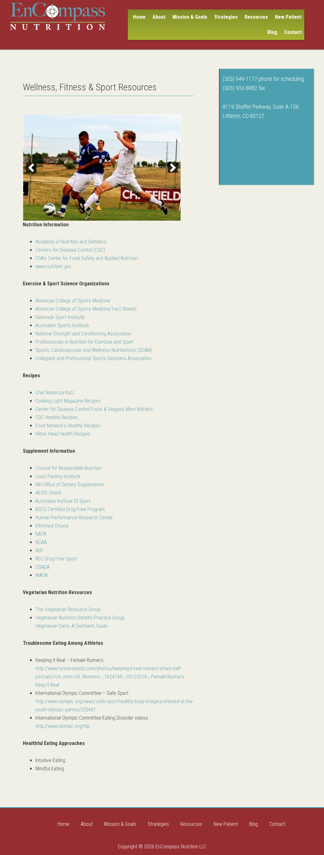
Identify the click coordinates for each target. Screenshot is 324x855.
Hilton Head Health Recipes (62, 434)
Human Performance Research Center (74, 518)
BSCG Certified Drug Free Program (70, 509)
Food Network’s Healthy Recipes (67, 426)
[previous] (31, 168)
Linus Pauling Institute (57, 476)
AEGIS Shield (48, 493)
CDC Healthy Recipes (56, 417)
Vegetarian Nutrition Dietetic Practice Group (79, 618)
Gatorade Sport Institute (59, 317)
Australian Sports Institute (62, 325)
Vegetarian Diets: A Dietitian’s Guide (71, 626)
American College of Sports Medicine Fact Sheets (86, 309)
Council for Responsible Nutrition (68, 468)
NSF (39, 550)
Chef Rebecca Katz (54, 393)
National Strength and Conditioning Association (83, 334)
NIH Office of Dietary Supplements (69, 485)
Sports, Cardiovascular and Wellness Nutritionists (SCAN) (93, 350)
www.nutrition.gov (53, 266)
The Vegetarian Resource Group (68, 609)
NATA (40, 534)
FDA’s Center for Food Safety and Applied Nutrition (86, 258)
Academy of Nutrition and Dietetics (70, 242)
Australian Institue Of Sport (62, 501)
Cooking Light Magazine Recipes (68, 401)
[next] (173, 168)
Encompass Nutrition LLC (57, 16)
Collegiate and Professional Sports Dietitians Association (93, 358)
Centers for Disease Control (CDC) (70, 250)
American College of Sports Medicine (72, 301)
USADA (42, 567)
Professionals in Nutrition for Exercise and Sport (84, 342)
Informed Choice (52, 526)
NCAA (41, 542)
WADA (41, 575)
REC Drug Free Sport (56, 559)
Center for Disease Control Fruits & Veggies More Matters (94, 409)
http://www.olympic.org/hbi (62, 726)
